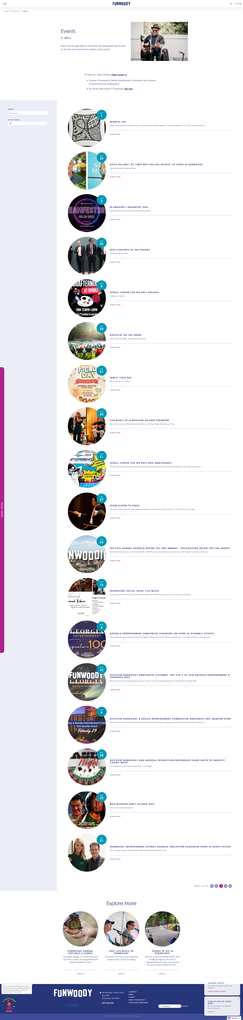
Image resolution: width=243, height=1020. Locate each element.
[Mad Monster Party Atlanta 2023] (87, 810)
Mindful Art (118, 122)
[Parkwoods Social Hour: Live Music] (87, 597)
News (131, 994)
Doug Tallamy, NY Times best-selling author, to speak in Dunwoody (156, 164)
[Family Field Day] (87, 384)
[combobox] (234, 1018)
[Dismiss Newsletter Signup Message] (238, 998)
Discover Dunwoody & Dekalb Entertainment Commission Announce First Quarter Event (170, 719)
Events (132, 997)
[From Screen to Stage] (87, 512)
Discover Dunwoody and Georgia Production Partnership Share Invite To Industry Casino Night (167, 761)
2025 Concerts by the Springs (130, 250)
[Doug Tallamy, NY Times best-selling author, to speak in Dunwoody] (87, 170)
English (234, 1018)
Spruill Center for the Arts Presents (134, 292)
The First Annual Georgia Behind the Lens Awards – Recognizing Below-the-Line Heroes (170, 548)
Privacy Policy (137, 1016)
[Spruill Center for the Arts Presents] (87, 298)
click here (128, 88)
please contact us (119, 74)
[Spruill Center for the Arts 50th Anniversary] (87, 469)
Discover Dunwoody (138, 1003)
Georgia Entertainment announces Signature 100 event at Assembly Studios (162, 633)
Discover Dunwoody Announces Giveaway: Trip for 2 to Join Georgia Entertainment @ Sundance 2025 (170, 676)
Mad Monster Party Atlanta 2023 (132, 804)
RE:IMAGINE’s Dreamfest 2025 (129, 207)
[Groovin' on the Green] (87, 341)
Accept (222, 991)
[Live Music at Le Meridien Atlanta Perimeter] (87, 426)
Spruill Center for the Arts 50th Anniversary (141, 463)
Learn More (115, 134)
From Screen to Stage (125, 505)
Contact (133, 992)
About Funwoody (137, 1000)
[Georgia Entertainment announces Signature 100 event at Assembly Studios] (87, 639)
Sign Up (211, 1011)
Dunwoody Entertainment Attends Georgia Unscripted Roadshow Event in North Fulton (170, 847)
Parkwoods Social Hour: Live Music (134, 591)
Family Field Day (121, 378)
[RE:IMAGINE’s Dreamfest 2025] (87, 213)
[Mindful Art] (87, 128)
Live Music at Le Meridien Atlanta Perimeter (139, 420)
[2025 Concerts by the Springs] (87, 256)
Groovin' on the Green (125, 335)
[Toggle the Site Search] (232, 4)
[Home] (121, 3)
